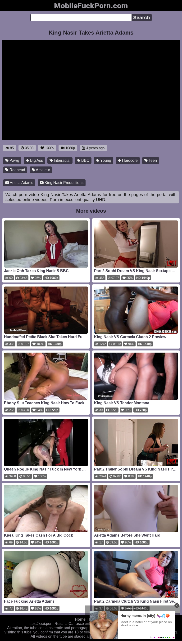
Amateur (42, 170)
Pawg (14, 160)
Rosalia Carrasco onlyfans (77, 624)
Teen (152, 160)
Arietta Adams (21, 183)
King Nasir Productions (63, 183)
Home (80, 619)
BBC (84, 160)
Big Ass (36, 160)
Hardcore (129, 160)
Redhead (17, 170)
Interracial (61, 160)
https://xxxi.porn (40, 624)
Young (105, 160)
